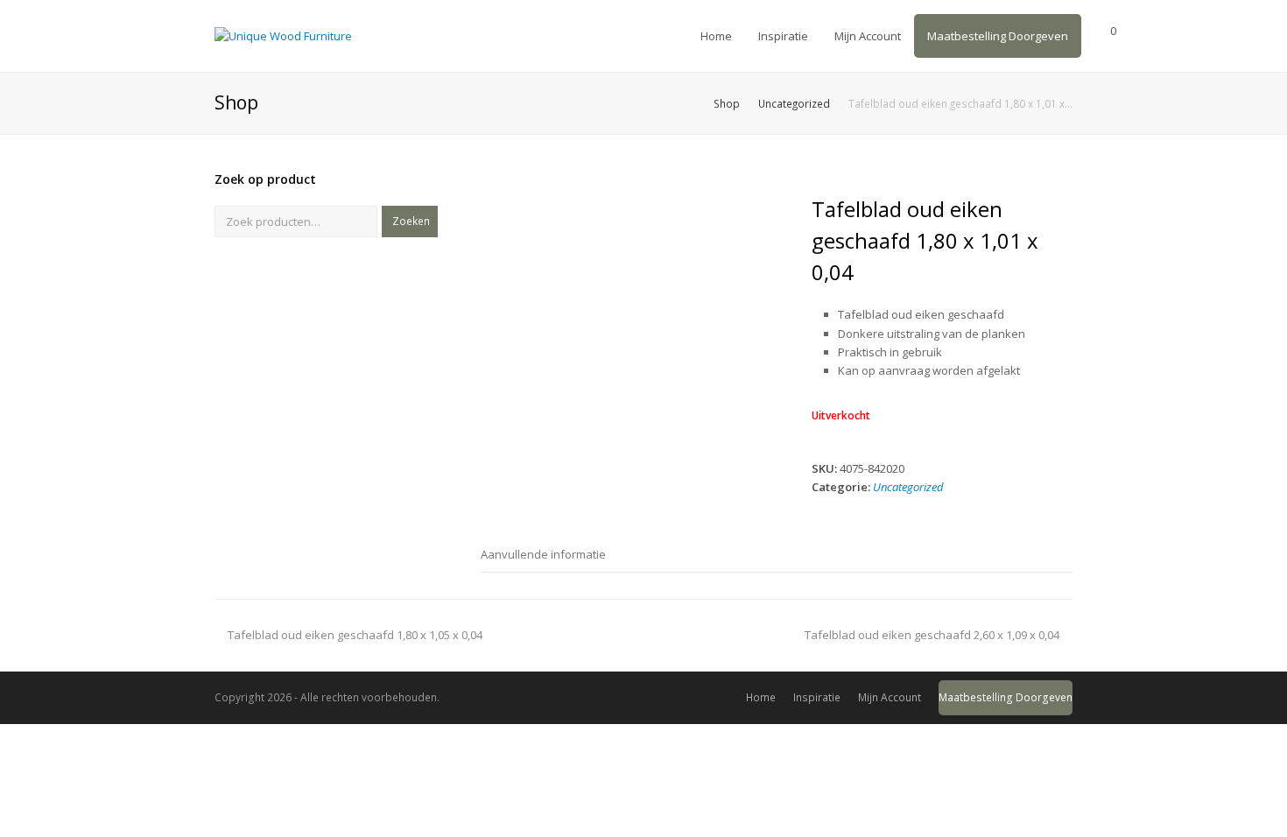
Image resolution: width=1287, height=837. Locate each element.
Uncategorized (908, 487)
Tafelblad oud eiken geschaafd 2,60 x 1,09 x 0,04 (932, 635)
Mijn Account (889, 697)
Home (761, 697)
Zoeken (411, 221)
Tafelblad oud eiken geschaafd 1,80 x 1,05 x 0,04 (354, 635)
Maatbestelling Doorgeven (1005, 697)
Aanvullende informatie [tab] (543, 554)
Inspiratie (816, 697)
